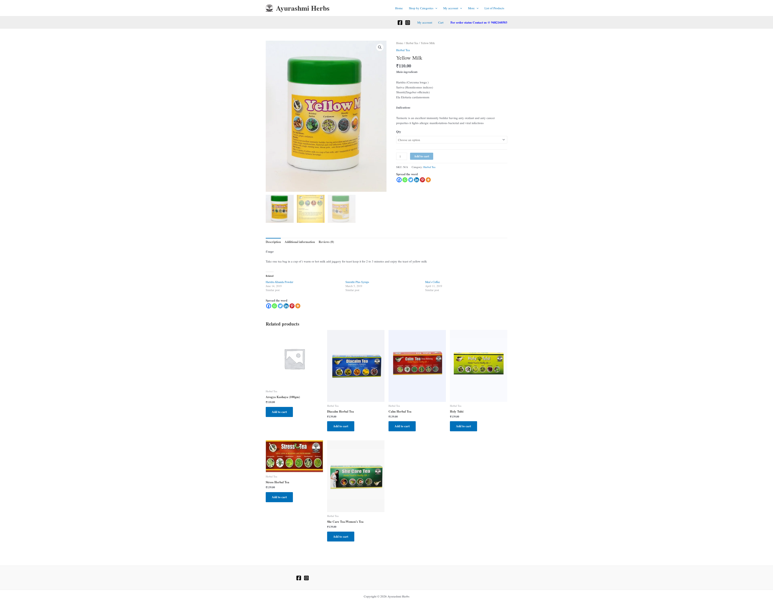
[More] (428, 179)
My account (450, 8)
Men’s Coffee (432, 282)
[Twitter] (410, 179)
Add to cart (421, 156)
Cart (440, 22)
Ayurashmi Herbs (303, 8)
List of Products (494, 8)
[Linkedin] (416, 179)
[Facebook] (400, 22)
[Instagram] (407, 22)
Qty (398, 131)
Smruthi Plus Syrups (357, 282)
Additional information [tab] (300, 242)
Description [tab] (273, 242)
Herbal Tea (412, 43)
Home (399, 8)
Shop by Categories (421, 8)
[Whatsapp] (404, 179)
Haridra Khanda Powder (279, 282)
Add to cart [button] (279, 412)
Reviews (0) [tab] (326, 242)
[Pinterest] (422, 179)
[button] (435, 8)
